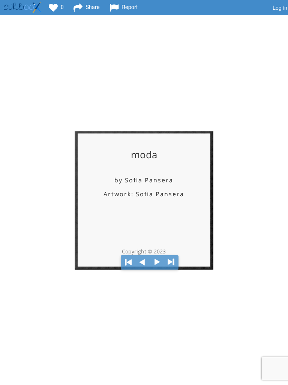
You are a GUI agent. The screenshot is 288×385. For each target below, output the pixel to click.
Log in (280, 7)
